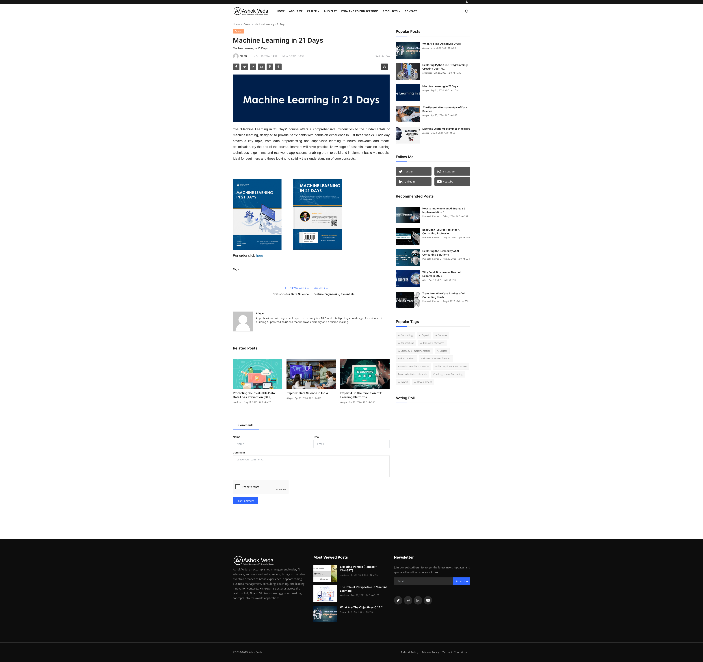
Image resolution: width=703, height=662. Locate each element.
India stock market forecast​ (436, 358)
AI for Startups (406, 343)
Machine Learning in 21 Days (440, 86)
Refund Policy (409, 652)
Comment (239, 452)
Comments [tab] (246, 425)
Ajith (424, 280)
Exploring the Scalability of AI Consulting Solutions (440, 252)
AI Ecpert (403, 382)
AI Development (423, 382)
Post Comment (245, 501)
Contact (411, 11)
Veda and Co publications (359, 11)
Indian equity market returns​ (451, 366)
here (259, 255)
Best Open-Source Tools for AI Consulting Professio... (441, 231)
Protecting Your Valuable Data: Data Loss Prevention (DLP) (254, 395)
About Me (296, 11)
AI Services (441, 335)
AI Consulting (405, 335)
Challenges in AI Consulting (448, 374)
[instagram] (408, 600)
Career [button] (312, 11)
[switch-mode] (467, 2)
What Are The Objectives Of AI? (441, 43)
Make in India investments (412, 374)
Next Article (320, 287)
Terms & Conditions (454, 652)
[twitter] (398, 600)
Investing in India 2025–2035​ (413, 366)
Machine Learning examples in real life (446, 128)
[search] (466, 11)
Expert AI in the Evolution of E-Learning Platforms (361, 395)
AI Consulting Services (432, 343)
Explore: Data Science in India (307, 393)
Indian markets (406, 358)
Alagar (260, 313)
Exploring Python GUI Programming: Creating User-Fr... (445, 66)
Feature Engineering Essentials (333, 294)
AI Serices (442, 350)
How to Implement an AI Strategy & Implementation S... (443, 210)
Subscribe (461, 581)
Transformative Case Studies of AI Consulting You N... (443, 295)
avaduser (238, 402)
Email (316, 437)
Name (236, 437)
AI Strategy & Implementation (414, 350)
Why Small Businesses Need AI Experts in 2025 (441, 274)
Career (247, 24)
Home (281, 11)
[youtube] (428, 600)
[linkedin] (418, 600)
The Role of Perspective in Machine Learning (363, 588)
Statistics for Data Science (291, 294)
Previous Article (299, 287)
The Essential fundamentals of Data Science (444, 109)
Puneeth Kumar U (431, 216)
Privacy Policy (430, 652)
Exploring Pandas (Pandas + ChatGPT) (358, 568)
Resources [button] (390, 11)
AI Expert (330, 11)
